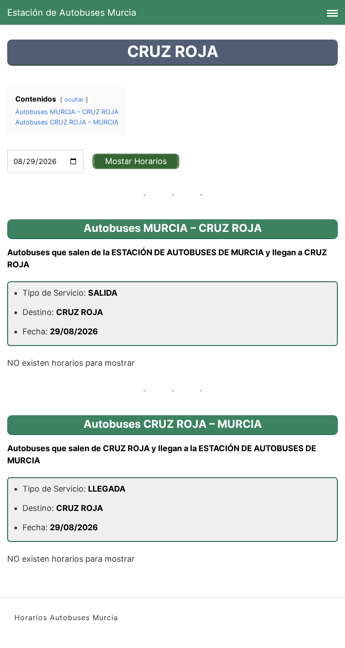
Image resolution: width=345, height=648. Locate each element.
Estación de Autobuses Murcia (71, 12)
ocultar (74, 99)
